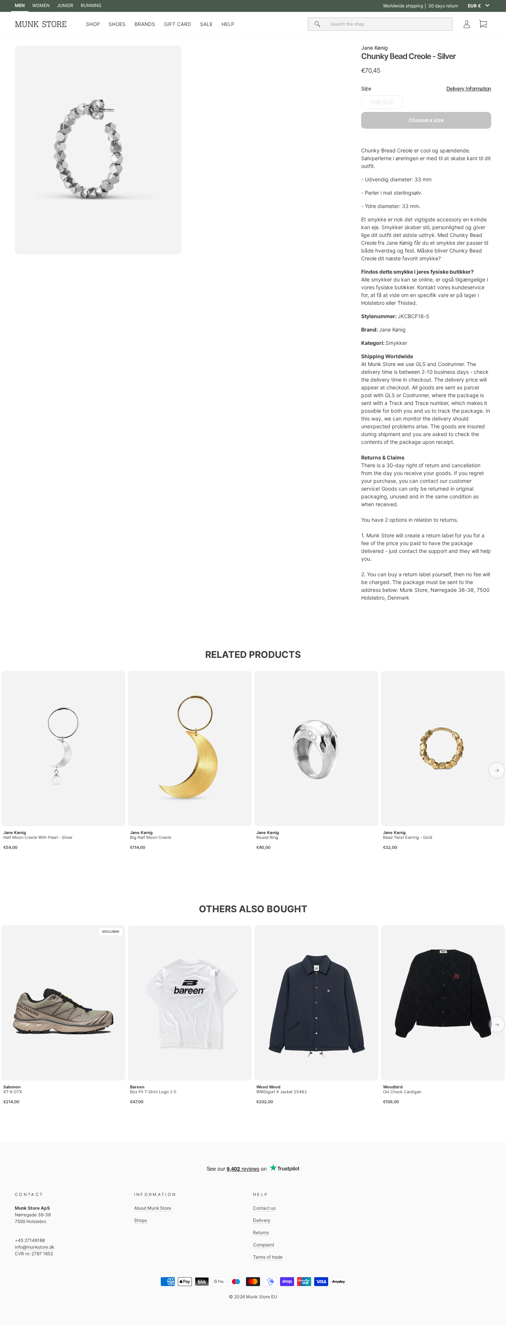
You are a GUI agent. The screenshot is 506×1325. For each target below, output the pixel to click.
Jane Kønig (374, 48)
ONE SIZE (381, 102)
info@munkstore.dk (34, 1247)
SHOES (117, 24)
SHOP (93, 24)
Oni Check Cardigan (402, 1091)
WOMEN (41, 5)
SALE (206, 24)
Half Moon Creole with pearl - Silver (38, 837)
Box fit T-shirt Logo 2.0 (153, 1091)
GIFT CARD (177, 24)
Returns (261, 1232)
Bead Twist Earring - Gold (407, 837)
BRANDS (144, 24)
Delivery (261, 1220)
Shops (140, 1220)
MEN (20, 5)
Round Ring (267, 837)
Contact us (264, 1208)
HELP (228, 24)
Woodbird (393, 1087)
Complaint (263, 1244)
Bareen (137, 1087)
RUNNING (91, 5)
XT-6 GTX (12, 1091)
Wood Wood (268, 1087)
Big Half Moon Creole (150, 837)
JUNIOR (65, 5)
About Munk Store (152, 1208)
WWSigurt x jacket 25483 (281, 1091)
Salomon (12, 1087)
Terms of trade (268, 1257)
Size (426, 88)
